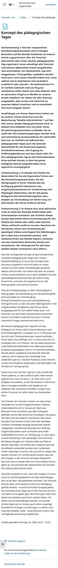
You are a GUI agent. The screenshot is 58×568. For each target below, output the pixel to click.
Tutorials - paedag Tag (9, 17)
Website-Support (16, 540)
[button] (11, 4)
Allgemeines (25, 17)
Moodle (21, 563)
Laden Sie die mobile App (17, 553)
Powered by (10, 563)
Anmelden (51, 4)
